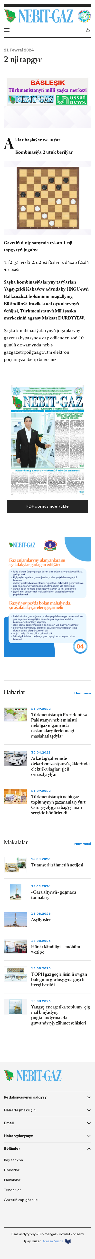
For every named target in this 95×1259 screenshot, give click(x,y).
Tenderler (12, 1190)
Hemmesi (82, 693)
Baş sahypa (13, 1160)
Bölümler (12, 1148)
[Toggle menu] (7, 30)
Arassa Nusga (53, 1241)
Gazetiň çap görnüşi (21, 1200)
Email (9, 1123)
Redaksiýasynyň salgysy (25, 1097)
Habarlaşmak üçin (20, 1110)
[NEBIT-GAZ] (33, 1075)
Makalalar (12, 1180)
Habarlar (11, 1170)
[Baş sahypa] (39, 16)
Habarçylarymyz (18, 1136)
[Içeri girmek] (88, 30)
